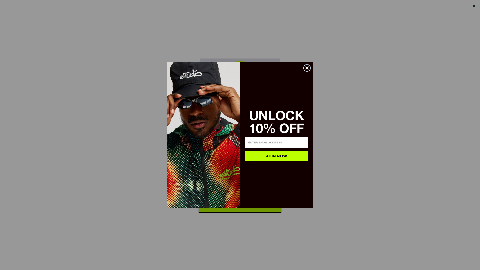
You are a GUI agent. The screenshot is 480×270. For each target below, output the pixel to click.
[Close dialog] (307, 68)
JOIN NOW (276, 156)
